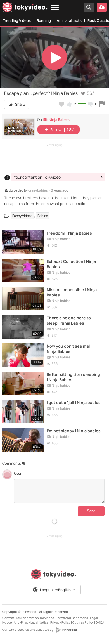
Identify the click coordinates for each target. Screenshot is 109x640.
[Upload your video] (102, 7)
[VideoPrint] (66, 630)
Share (19, 104)
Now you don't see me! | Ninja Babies (70, 348)
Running (44, 20)
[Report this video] (102, 104)
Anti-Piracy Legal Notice (31, 622)
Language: (55, 589)
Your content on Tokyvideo (35, 618)
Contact (8, 618)
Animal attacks (69, 20)
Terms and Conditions (72, 618)
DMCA (100, 622)
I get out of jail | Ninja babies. (74, 402)
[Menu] (55, 8)
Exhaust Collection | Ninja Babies (71, 264)
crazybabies (38, 191)
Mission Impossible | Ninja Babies (72, 292)
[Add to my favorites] (61, 104)
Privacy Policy (60, 622)
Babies (42, 215)
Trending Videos (17, 20)
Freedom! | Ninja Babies (69, 233)
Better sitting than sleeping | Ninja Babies (73, 377)
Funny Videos (22, 215)
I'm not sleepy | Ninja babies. (74, 430)
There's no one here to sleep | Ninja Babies (69, 320)
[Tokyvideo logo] (25, 8)
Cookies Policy (83, 622)
